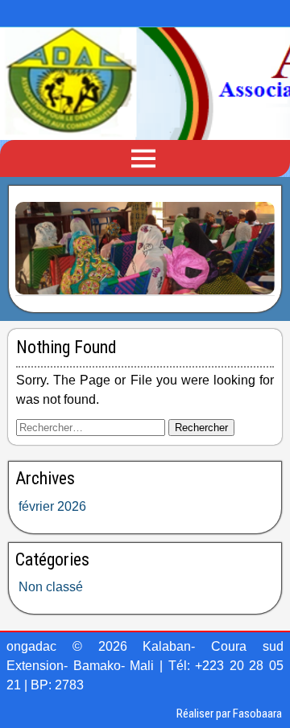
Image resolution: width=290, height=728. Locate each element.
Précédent (35, 245)
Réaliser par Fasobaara (229, 713)
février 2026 (52, 506)
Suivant (254, 245)
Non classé (51, 587)
